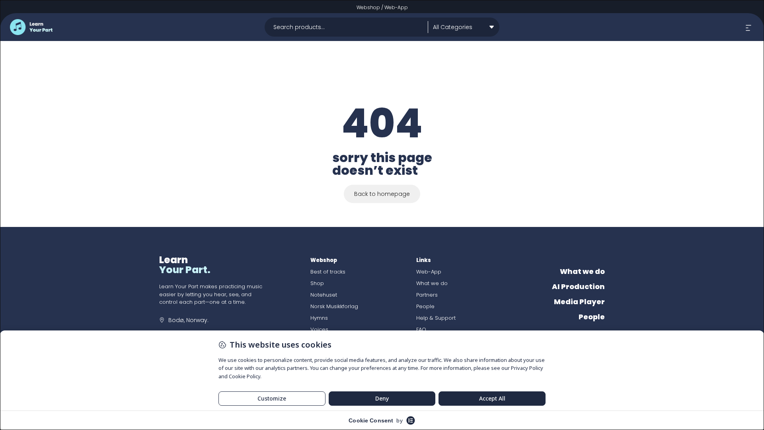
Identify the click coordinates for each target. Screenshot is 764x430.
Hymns (319, 318)
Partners (427, 295)
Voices (319, 329)
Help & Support (436, 318)
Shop (317, 283)
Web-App (396, 7)
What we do (432, 283)
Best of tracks (327, 272)
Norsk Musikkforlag (334, 306)
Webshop (368, 7)
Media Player (579, 302)
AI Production (578, 286)
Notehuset (323, 295)
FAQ (421, 329)
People (425, 306)
